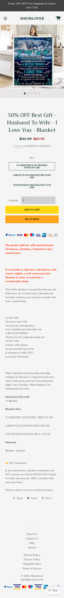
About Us (32, 534)
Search (32, 547)
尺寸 (32, 158)
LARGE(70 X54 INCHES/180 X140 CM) (32, 176)
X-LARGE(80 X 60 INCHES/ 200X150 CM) (32, 166)
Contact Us (32, 538)
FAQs (32, 543)
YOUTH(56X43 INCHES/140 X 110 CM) (32, 186)
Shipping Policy (32, 564)
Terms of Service (32, 568)
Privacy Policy (32, 559)
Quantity (14, 200)
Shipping (18, 146)
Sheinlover (32, 18)
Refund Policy (32, 555)
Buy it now (32, 219)
